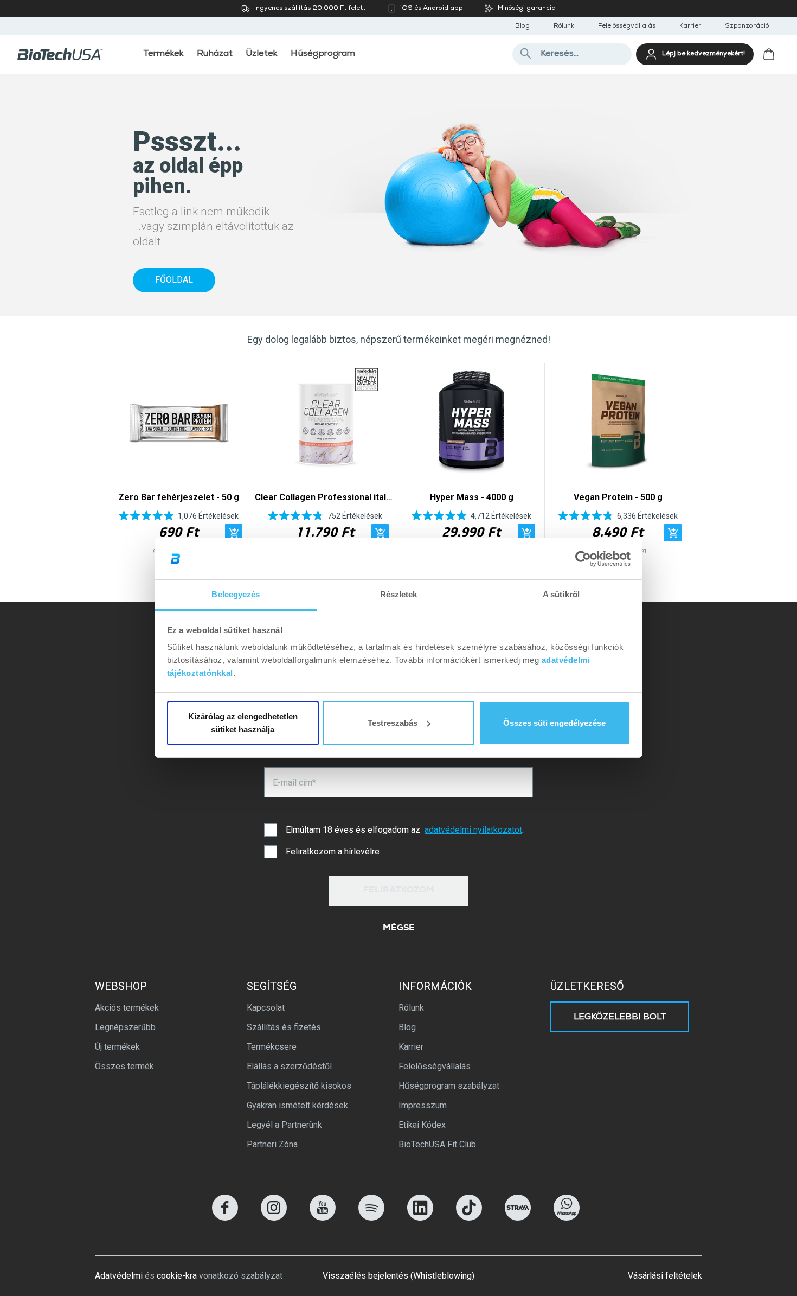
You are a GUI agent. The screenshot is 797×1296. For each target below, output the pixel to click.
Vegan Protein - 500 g (618, 497)
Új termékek (117, 1047)
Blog (522, 26)
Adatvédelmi (119, 1276)
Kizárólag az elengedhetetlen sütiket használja (243, 723)
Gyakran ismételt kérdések (297, 1105)
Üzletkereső (587, 986)
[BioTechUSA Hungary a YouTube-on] (323, 1217)
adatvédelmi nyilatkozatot (473, 830)
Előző (120, 461)
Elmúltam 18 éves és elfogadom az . (405, 830)
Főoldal (174, 279)
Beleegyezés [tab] (235, 594)
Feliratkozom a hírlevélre (333, 851)
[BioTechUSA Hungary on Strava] (518, 1217)
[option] (178, 461)
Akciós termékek (127, 1008)
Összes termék (124, 1066)
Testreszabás (392, 722)
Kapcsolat (266, 1008)
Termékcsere (272, 1047)
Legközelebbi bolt (620, 1017)
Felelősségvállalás (626, 26)
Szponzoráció (747, 26)
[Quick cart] (233, 532)
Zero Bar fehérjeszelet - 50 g (178, 497)
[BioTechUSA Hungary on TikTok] (469, 1217)
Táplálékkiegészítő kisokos (299, 1086)
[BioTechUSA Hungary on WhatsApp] (567, 1217)
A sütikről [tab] (561, 594)
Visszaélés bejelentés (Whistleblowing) (398, 1276)
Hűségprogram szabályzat (448, 1086)
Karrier (690, 26)
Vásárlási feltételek (665, 1276)
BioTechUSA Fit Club (437, 1144)
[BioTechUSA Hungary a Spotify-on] (371, 1217)
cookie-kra (177, 1276)
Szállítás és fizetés (284, 1027)
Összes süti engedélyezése (554, 722)
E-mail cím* (294, 782)
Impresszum (422, 1105)
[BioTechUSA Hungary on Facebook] (225, 1217)
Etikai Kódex (422, 1125)
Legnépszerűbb (125, 1027)
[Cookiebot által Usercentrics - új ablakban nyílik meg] (583, 559)
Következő (676, 461)
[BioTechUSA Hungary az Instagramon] (274, 1217)
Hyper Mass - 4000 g (471, 497)
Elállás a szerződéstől (289, 1066)
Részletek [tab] (398, 594)
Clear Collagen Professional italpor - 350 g (343, 497)
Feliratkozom (398, 890)
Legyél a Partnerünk (284, 1125)
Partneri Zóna (272, 1144)
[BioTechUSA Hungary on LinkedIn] (420, 1217)
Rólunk (564, 26)
